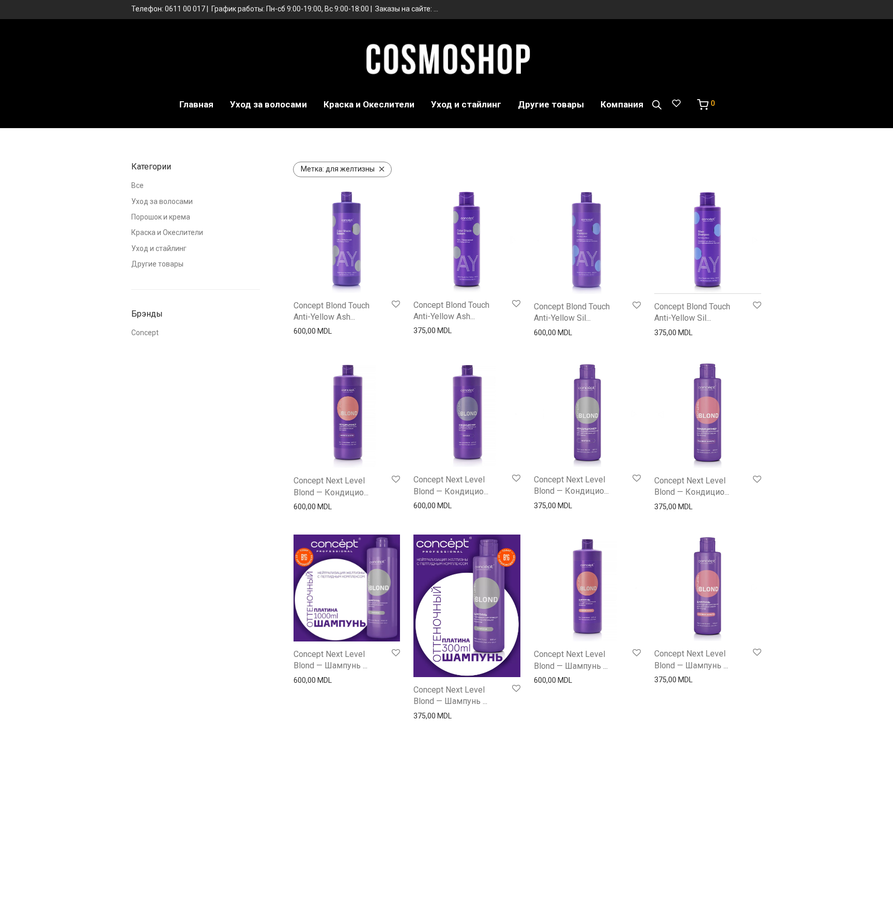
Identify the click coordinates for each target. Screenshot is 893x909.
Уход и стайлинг (466, 104)
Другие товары (551, 104)
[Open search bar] (657, 105)
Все (137, 185)
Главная (196, 104)
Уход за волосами (268, 104)
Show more (309, 331)
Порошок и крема (160, 217)
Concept (145, 332)
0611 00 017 (185, 9)
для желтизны (338, 169)
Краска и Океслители (369, 104)
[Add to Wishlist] (396, 304)
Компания (622, 104)
